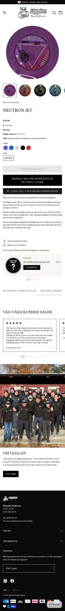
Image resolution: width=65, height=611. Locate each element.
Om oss (7, 531)
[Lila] (5, 148)
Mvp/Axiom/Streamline (11, 102)
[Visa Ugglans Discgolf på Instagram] (5, 581)
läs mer (11, 474)
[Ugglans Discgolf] (32, 13)
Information (10, 541)
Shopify (22, 595)
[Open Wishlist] (5, 606)
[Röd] (28, 148)
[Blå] (11, 148)
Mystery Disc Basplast (36, 262)
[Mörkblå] (17, 148)
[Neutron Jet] (10, 90)
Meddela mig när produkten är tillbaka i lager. (32, 180)
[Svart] (23, 148)
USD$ (5, 590)
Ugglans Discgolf (14, 595)
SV (14, 590)
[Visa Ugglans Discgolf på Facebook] (12, 581)
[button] (54, 12)
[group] (32, 2)
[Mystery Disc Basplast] (13, 265)
